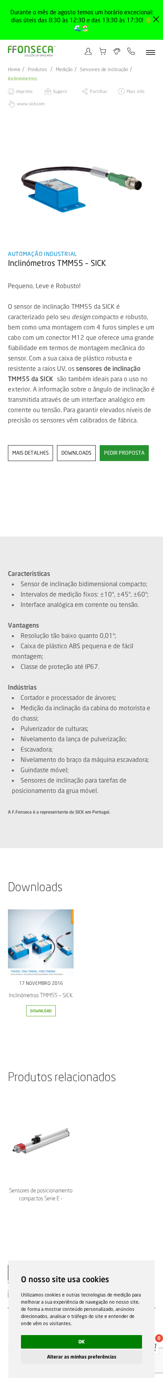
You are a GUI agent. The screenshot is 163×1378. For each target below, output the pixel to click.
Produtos (37, 69)
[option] (81, 188)
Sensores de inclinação (104, 69)
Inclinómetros (22, 78)
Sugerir (60, 91)
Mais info (135, 91)
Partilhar (98, 91)
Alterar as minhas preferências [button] (81, 1357)
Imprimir (24, 91)
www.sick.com (31, 103)
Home (14, 69)
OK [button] (81, 1342)
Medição (64, 69)
